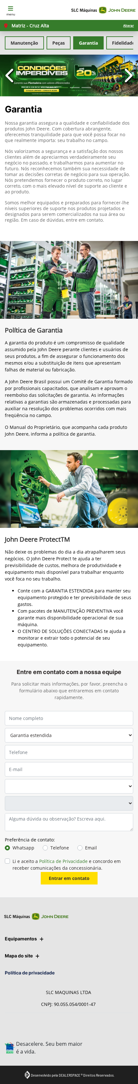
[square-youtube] (109, 1030)
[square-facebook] (109, 1048)
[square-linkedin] (124, 1030)
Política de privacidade (30, 972)
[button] (10, 75)
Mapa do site (19, 955)
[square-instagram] (95, 1030)
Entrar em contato (69, 878)
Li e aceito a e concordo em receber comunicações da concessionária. (67, 864)
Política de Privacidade (63, 861)
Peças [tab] (58, 43)
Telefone (59, 848)
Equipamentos (21, 938)
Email (91, 848)
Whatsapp (23, 848)
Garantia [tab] (88, 43)
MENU (10, 14)
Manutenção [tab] (24, 43)
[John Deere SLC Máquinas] (103, 10)
